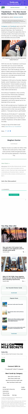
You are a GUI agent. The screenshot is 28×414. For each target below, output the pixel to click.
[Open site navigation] (26, 7)
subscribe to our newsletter (13, 126)
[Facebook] (5, 131)
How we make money (16, 22)
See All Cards (14, 292)
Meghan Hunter (18, 17)
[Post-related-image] (14, 234)
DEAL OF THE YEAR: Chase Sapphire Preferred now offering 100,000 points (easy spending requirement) (14, 278)
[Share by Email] (10, 131)
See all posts (14, 333)
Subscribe (4, 352)
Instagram (4, 26)
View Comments (14, 194)
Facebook (13, 26)
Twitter (14, 369)
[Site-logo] (3, 7)
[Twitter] (8, 131)
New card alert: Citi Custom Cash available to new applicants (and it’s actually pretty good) (13, 249)
